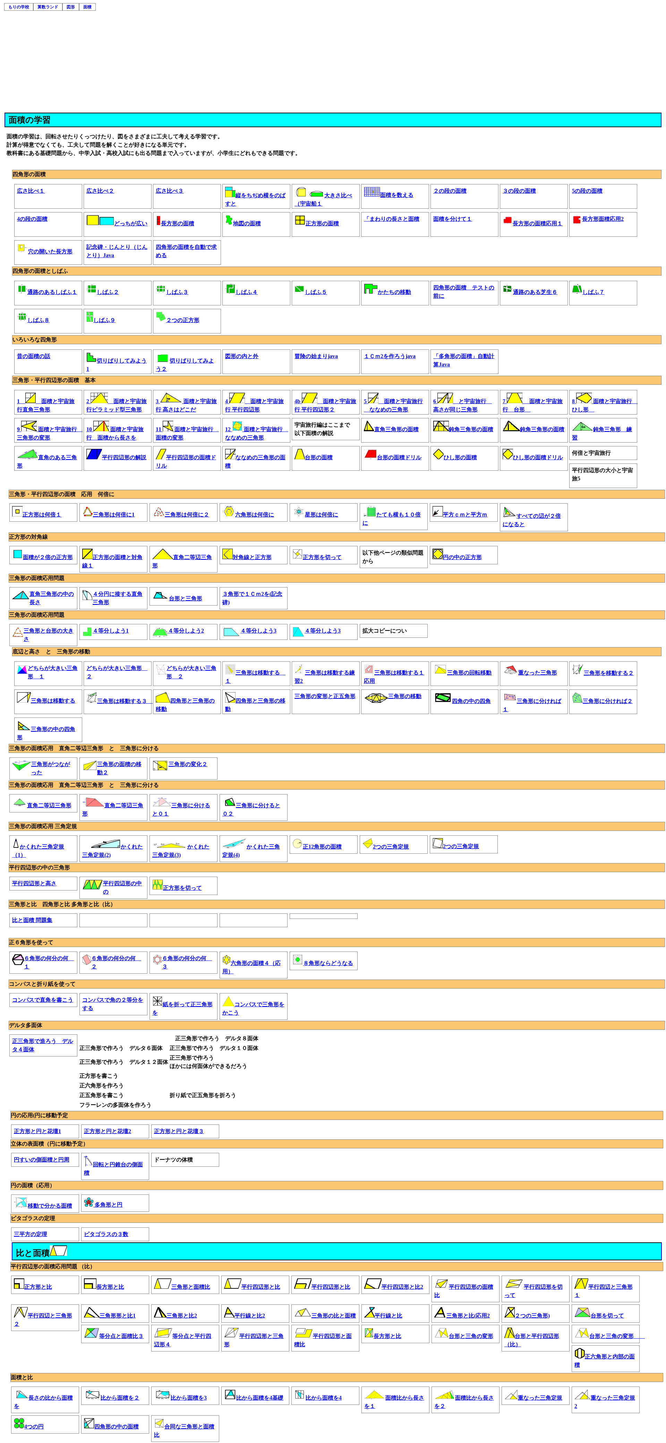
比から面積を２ (120, 1398)
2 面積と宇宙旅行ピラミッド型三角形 (116, 405)
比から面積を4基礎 (259, 1398)
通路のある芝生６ (535, 292)
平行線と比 (388, 1316)
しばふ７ (593, 292)
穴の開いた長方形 (50, 251)
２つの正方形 (182, 320)
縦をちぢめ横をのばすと (255, 199)
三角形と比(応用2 (468, 1316)
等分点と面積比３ (121, 1336)
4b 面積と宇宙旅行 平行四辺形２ (325, 405)
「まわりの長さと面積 (391, 219)
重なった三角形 (537, 673)
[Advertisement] (333, 60)
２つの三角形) (532, 1316)
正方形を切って (322, 557)
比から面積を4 (324, 1398)
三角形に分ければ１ (532, 704)
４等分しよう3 (258, 631)
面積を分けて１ (452, 219)
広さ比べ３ (169, 191)
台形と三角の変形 (471, 1336)
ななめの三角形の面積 (255, 461)
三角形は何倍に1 (114, 515)
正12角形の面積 (322, 847)
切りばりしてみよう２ (185, 364)
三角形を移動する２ (609, 673)
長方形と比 (110, 1287)
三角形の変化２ (188, 764)
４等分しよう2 (186, 631)
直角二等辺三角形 (49, 805)
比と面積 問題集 (32, 920)
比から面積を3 (189, 1398)
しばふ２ (108, 292)
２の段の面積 (450, 191)
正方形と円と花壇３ (179, 1131)
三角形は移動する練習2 (324, 676)
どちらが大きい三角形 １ (53, 672)
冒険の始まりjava (316, 356)
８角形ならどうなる (328, 963)
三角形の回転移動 (469, 673)
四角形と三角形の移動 (185, 704)
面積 (87, 7)
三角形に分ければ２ (608, 701)
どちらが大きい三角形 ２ (116, 672)
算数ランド (47, 7)
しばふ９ (104, 320)
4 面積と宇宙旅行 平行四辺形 (254, 405)
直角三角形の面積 (396, 429)
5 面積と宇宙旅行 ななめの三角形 (393, 405)
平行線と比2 (249, 1316)
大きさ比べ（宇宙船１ (323, 199)
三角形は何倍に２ (187, 515)
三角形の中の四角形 (46, 732)
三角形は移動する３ (123, 701)
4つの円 (34, 1426)
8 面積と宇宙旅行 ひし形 (603, 405)
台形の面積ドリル (399, 457)
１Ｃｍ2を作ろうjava (390, 356)
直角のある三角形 (47, 461)
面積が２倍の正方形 (48, 557)
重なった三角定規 (540, 1398)
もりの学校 (18, 7)
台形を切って (607, 1316)
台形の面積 (319, 457)
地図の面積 (247, 223)
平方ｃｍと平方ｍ (465, 515)
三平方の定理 (30, 1234)
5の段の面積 (587, 191)
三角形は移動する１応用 (394, 676)
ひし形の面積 (460, 457)
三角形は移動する (53, 701)
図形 (71, 7)
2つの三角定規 (391, 847)
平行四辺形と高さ (34, 883)
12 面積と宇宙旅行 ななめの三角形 (256, 433)
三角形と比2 (181, 1316)
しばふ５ (316, 292)
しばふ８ (38, 320)
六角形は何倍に (254, 515)
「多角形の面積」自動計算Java (463, 360)
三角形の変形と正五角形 (325, 696)
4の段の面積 (32, 219)
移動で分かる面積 (50, 1206)
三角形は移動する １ (255, 676)
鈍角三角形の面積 (471, 429)
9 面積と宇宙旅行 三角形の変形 (48, 433)
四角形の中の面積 (116, 1426)
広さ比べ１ (31, 191)
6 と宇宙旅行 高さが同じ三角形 (462, 405)
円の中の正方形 (462, 557)
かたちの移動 (394, 292)
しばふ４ (247, 292)
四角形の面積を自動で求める (186, 251)
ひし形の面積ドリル (538, 457)
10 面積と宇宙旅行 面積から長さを (115, 433)
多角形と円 (107, 1205)
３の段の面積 (519, 191)
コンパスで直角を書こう (42, 1000)
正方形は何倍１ (42, 515)
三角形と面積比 (190, 1287)
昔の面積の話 (33, 356)
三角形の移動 (404, 696)
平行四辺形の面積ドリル (186, 461)
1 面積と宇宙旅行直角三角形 (46, 405)
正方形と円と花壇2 (107, 1131)
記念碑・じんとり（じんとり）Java (116, 251)
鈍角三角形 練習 (602, 433)
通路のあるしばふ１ (52, 292)
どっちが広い (130, 223)
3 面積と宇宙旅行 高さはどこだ (186, 405)
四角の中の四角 (471, 701)
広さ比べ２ (100, 191)
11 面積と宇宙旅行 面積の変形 (187, 433)
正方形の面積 (322, 223)
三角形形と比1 (118, 1316)
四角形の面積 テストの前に (463, 292)
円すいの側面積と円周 (41, 1160)
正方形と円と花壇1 (37, 1131)
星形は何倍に (321, 515)
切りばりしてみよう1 (116, 364)
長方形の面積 (177, 223)
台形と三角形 (185, 598)
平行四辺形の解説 (124, 457)
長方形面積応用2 (603, 219)
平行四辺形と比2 (402, 1287)
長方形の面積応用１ (538, 223)
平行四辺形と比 (260, 1287)
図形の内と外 (241, 356)
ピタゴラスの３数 (106, 1234)
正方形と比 (38, 1287)
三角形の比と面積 (333, 1316)
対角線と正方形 (252, 557)
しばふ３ (177, 292)
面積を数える (396, 195)
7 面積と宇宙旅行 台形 (533, 405)
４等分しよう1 (111, 631)
